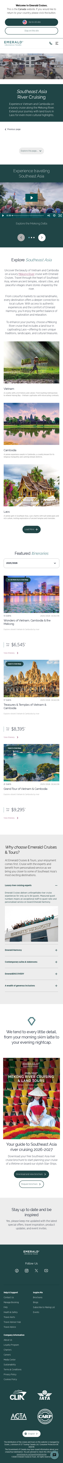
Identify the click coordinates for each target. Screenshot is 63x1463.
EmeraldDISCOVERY (14, 974)
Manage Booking (11, 1302)
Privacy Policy (10, 1374)
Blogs (35, 1302)
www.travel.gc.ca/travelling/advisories (31, 1454)
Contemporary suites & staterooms (21, 962)
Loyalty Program (11, 1345)
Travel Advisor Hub (12, 1322)
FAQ (5, 1307)
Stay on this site (31, 31)
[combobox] (31, 563)
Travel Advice (10, 1327)
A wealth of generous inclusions (20, 986)
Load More (29, 529)
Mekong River (26, 274)
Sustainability (10, 1365)
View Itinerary (9, 653)
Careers (7, 1355)
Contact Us (9, 1297)
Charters (7, 1350)
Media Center (10, 1360)
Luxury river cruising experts (18, 885)
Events (36, 1312)
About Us (8, 1340)
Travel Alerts (9, 1317)
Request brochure (29, 1184)
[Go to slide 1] (29, 237)
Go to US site (35, 22)
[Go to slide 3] (34, 237)
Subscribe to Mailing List (44, 1307)
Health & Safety (11, 1312)
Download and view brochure (29, 1174)
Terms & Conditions (12, 1370)
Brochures (37, 1297)
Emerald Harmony (13, 950)
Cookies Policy (10, 1379)
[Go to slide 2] (31, 237)
